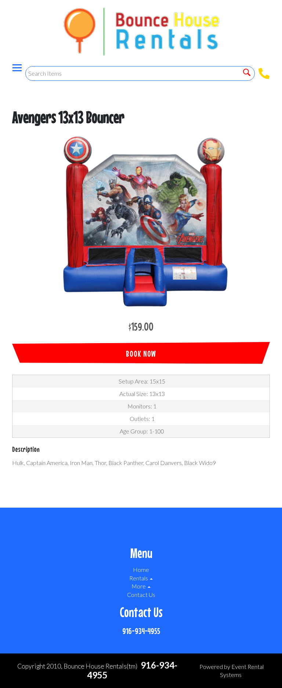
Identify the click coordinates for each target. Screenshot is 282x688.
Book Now (141, 354)
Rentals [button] (139, 577)
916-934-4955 (141, 631)
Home (141, 569)
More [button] (139, 586)
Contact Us (141, 594)
